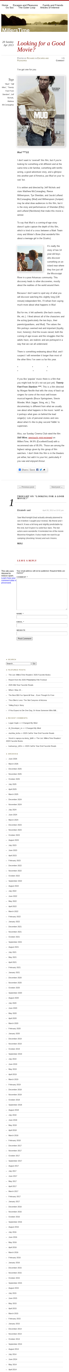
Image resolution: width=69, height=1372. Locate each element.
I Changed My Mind (29, 723)
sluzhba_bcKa (14, 733)
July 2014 (12, 1354)
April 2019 (13, 1074)
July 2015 (12, 1293)
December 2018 (15, 1090)
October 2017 (14, 1156)
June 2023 (13, 850)
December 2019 (15, 1039)
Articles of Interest (49, 7)
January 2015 (14, 1324)
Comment (22, 577)
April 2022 (13, 906)
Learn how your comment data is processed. (8, 580)
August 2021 (14, 947)
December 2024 (15, 799)
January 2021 (14, 972)
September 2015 (15, 1283)
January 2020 (14, 1034)
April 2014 (13, 1369)
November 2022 (15, 871)
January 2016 (14, 1263)
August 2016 (14, 1227)
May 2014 (13, 1364)
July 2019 (12, 1059)
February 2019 (15, 1085)
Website (21, 630)
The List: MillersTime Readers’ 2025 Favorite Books (30, 675)
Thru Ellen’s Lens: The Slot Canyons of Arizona (28, 700)
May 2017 (13, 1181)
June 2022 (13, 896)
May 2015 (13, 1303)
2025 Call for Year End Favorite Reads (38, 733)
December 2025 (15, 769)
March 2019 (13, 1079)
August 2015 (14, 1288)
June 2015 (13, 1298)
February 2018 (15, 1140)
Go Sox (10, 7)
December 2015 (15, 1268)
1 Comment (60, 59)
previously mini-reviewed (40, 437)
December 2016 (15, 1207)
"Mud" (7, 84)
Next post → (57, 487)
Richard (31, 58)
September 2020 (15, 993)
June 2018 (13, 1120)
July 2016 (12, 1232)
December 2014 (15, 1329)
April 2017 (13, 1186)
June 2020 (13, 1008)
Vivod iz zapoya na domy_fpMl (21, 738)
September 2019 (15, 1054)
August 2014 (14, 1349)
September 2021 (15, 942)
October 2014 (14, 1339)
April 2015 (13, 1308)
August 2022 (14, 886)
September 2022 (15, 881)
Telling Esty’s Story (16, 705)
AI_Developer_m (15, 728)
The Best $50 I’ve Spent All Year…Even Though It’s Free (31, 695)
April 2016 (13, 1247)
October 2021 (14, 937)
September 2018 (15, 1105)
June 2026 (13, 759)
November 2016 (15, 1212)
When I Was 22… (16, 690)
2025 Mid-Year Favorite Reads (21, 685)
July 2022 (12, 891)
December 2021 (15, 927)
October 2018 (14, 1100)
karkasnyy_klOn (15, 746)
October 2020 (14, 988)
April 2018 (13, 1130)
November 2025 (15, 774)
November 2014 (15, 1334)
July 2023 (12, 845)
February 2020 (15, 1028)
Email (20, 622)
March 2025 (13, 794)
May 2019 (13, 1069)
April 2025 (13, 789)
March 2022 (13, 911)
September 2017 (15, 1161)
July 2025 (12, 784)
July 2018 (12, 1115)
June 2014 (13, 1359)
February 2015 (15, 1319)
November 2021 (15, 932)
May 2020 (13, 1013)
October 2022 (14, 876)
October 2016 (14, 1217)
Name (20, 614)
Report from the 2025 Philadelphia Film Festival (28, 680)
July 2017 (12, 1171)
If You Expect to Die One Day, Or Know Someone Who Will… (33, 710)
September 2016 (15, 1222)
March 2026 (13, 764)
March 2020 (13, 1023)
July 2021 (12, 952)
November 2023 (15, 830)
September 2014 (15, 1344)
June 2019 (13, 1064)
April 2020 (13, 1018)
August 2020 (14, 998)
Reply (20, 543)
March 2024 (13, 820)
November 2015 (15, 1273)
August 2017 (14, 1166)
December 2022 (15, 866)
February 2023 (15, 861)
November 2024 (15, 804)
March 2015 (13, 1313)
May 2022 (13, 901)
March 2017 (13, 1191)
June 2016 (13, 1237)
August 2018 (14, 1110)
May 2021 (13, 957)
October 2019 (14, 1049)
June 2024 (13, 815)
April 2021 (13, 962)
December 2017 (15, 1146)
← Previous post (26, 487)
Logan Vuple (14, 723)
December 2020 (15, 978)
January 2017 (14, 1201)
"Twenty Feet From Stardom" (8, 90)
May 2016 (13, 1242)
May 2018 (13, 1125)
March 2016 (13, 1252)
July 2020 (12, 1003)
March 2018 (13, 1135)
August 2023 (14, 840)
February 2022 (15, 917)
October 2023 (14, 835)
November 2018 (15, 1095)
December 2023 (15, 825)
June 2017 (13, 1176)
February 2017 (15, 1196)
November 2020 (15, 983)
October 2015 (14, 1278)
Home (5, 5)
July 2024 (12, 810)
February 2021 (15, 967)
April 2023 (13, 855)
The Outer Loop (26, 7)
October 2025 (14, 779)
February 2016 (15, 1258)
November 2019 (15, 1044)
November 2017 (15, 1151)
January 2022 (14, 922)
